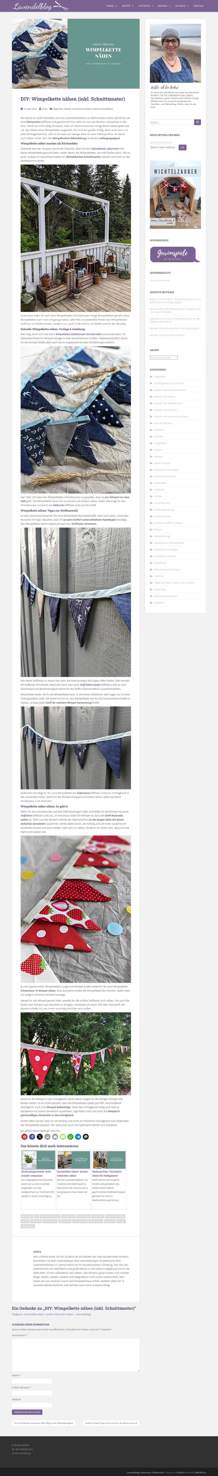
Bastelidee (27, 1216)
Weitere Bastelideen (103, 108)
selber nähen (96, 1221)
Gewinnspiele (162, 463)
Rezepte (126, 5)
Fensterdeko (68, 1216)
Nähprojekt (65, 1221)
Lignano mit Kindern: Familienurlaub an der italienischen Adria (175, 320)
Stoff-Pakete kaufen (90, 684)
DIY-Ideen (180, 5)
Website (16, 1399)
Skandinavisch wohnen (167, 569)
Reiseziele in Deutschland (169, 542)
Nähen (25, 1221)
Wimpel (121, 1221)
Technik (158, 576)
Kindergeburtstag (164, 509)
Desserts (159, 429)
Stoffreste (109, 1221)
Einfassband (83, 793)
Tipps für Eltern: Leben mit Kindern (174, 582)
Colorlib (180, 1472)
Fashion (158, 436)
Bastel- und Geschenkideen (78, 108)
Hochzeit (159, 489)
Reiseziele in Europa (165, 549)
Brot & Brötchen (163, 423)
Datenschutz (158, 1472)
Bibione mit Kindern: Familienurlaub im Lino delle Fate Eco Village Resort (175, 301)
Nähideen (35, 1221)
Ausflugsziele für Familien (169, 383)
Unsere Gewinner (160, 280)
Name (16, 1375)
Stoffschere (26, 815)
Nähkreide (58, 505)
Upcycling (159, 589)
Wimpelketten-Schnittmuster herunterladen (79, 334)
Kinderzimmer (162, 516)
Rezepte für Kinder (165, 556)
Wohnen (162, 5)
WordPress (201, 1472)
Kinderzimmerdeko (115, 1216)
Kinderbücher (162, 503)
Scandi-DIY (160, 562)
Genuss (158, 456)
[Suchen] (197, 122)
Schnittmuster (80, 1221)
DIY (36, 1216)
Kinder (158, 496)
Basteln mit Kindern (165, 409)
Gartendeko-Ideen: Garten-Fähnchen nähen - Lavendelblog (57, 1314)
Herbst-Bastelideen (165, 476)
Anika (44, 108)
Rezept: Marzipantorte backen (167, 335)
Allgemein (58, 108)
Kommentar (19, 1335)
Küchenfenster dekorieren (105, 148)
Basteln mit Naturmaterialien (171, 416)
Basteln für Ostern (164, 396)
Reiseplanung (162, 536)
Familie (110, 5)
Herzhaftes (160, 483)
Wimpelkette (28, 1226)
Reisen (158, 529)
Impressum (146, 1472)
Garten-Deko (83, 1216)
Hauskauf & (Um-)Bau (166, 469)
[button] (24, 1137)
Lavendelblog (133, 1472)
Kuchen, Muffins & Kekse (168, 523)
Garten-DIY (97, 1216)
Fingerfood (160, 443)
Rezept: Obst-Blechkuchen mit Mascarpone (174, 328)
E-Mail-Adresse (21, 1387)
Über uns (198, 5)
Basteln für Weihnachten (168, 403)
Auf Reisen (144, 5)
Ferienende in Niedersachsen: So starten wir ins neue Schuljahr (175, 310)
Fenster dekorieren (50, 1216)
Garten (158, 449)
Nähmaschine (33, 121)
